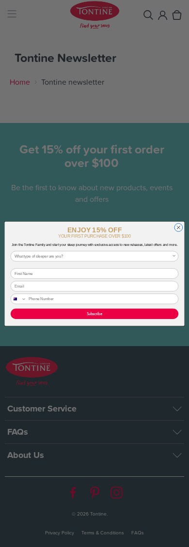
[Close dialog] (178, 227)
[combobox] (93, 256)
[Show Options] (174, 256)
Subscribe (94, 313)
